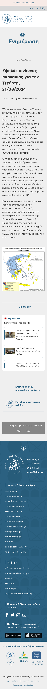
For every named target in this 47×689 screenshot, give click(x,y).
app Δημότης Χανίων (16, 547)
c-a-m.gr (9, 542)
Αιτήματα (34, 8)
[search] (43, 8)
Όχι (28, 430)
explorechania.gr (13, 511)
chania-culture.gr (13, 496)
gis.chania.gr (11, 491)
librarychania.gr (13, 532)
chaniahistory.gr (13, 537)
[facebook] (7, 616)
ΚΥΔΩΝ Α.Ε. (10, 663)
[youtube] (24, 616)
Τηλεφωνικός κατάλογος (17, 568)
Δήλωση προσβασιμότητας (18, 594)
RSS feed (9, 584)
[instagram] (18, 616)
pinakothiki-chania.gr (15, 527)
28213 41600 (33, 468)
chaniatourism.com (14, 506)
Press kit (9, 578)
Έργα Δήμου (11, 589)
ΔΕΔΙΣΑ (24, 661)
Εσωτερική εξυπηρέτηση (17, 573)
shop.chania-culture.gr (16, 501)
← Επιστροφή (23, 307)
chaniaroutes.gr (13, 516)
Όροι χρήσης (12, 681)
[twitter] (12, 616)
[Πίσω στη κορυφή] (23, 447)
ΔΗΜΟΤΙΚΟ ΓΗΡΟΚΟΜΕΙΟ (37, 663)
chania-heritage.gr (14, 521)
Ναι (19, 430)
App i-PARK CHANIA (15, 552)
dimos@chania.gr (35, 472)
